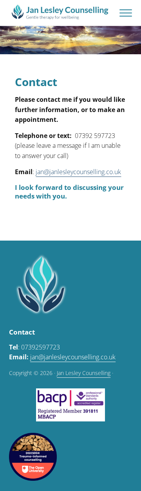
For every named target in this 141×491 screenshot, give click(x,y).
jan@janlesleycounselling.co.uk (78, 171)
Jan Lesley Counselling (83, 373)
